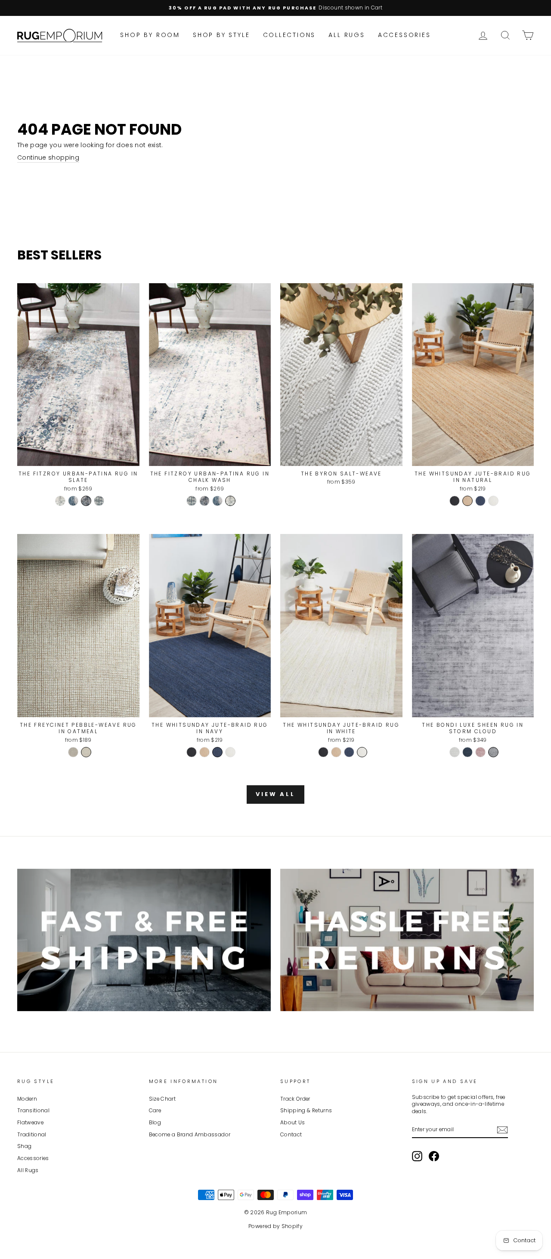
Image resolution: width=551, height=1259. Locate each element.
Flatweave (30, 1122)
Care (155, 1110)
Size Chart (162, 1098)
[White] (493, 501)
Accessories (404, 35)
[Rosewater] (480, 752)
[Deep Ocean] (467, 752)
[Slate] (86, 501)
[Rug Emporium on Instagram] (417, 1156)
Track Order (295, 1098)
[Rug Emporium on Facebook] (434, 1156)
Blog (155, 1122)
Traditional (31, 1134)
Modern (27, 1098)
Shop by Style (221, 35)
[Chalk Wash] (60, 501)
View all (275, 794)
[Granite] (73, 752)
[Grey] (493, 752)
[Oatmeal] (86, 752)
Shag (24, 1146)
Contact (291, 1134)
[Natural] (467, 501)
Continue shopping (48, 158)
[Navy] (480, 501)
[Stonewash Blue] (99, 501)
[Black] (454, 501)
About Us (292, 1122)
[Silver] (454, 752)
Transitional (33, 1110)
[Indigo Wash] (73, 501)
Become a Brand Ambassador (190, 1134)
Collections (289, 35)
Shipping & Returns (306, 1110)
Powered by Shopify (275, 1226)
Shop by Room (150, 35)
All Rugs (346, 35)
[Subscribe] (502, 1130)
